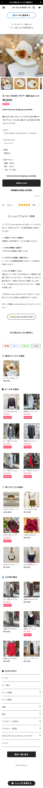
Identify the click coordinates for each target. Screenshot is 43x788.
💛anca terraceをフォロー (21, 317)
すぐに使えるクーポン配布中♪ (21, 333)
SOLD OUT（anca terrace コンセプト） (17, 736)
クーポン (5, 678)
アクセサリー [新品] (9, 729)
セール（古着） (7, 692)
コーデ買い (6, 685)
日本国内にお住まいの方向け (21, 190)
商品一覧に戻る (21, 754)
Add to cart (21, 183)
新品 (3, 714)
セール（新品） (7, 700)
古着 (3, 707)
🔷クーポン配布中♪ (21, 15)
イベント (5, 743)
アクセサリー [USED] (10, 721)
